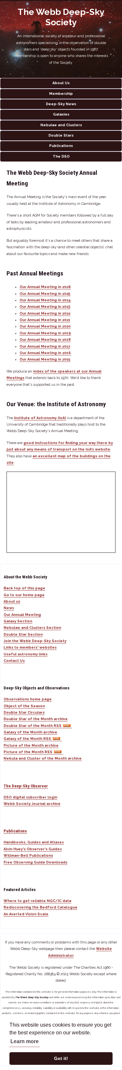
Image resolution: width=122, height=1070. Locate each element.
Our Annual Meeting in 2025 (45, 294)
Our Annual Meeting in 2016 (45, 353)
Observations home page (28, 699)
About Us (61, 83)
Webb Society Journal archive (32, 804)
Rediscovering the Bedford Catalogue (40, 907)
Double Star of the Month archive (36, 719)
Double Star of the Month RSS (32, 726)
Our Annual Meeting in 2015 (45, 359)
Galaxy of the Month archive (30, 732)
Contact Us (14, 661)
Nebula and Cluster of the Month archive (43, 758)
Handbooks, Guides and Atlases (34, 842)
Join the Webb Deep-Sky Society (35, 641)
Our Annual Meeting (22, 615)
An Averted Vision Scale (26, 914)
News (9, 608)
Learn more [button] (24, 1041)
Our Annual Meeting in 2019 (45, 333)
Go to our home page (24, 595)
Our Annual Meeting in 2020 (45, 326)
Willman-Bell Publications (28, 855)
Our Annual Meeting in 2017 (45, 346)
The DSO (61, 156)
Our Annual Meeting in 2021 (45, 320)
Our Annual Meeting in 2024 (45, 300)
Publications (61, 146)
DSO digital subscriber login (30, 797)
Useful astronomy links (25, 654)
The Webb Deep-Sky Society (61, 17)
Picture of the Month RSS (28, 752)
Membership (61, 94)
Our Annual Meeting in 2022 (45, 313)
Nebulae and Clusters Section (32, 628)
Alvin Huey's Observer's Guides (33, 849)
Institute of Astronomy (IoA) (40, 418)
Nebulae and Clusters (61, 125)
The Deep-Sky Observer (26, 786)
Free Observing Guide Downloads (35, 862)
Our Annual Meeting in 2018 (45, 340)
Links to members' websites (30, 647)
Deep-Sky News (61, 104)
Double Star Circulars (24, 712)
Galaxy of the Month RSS (27, 739)
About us (12, 601)
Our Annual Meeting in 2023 (45, 307)
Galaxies (61, 114)
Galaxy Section (18, 621)
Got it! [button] (61, 1058)
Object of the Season (24, 706)
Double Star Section (23, 634)
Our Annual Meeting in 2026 (45, 287)
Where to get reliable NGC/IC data (37, 901)
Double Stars (61, 135)
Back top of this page (24, 588)
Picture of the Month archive (31, 745)
